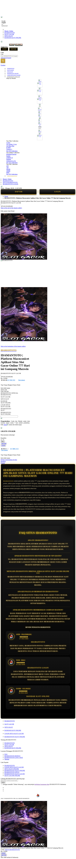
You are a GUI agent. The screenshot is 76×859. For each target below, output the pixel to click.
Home (6, 196)
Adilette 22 (9, 157)
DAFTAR (18, 192)
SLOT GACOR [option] (5, 397)
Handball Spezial (11, 154)
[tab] (38, 65)
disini (5, 424)
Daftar (13, 49)
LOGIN (57, 192)
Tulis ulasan (21, 380)
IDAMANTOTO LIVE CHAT (13, 757)
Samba (8, 156)
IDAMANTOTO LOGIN (10, 184)
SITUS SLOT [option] (5, 399)
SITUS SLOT (8, 36)
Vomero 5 (9, 149)
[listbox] (15, 404)
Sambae (8, 159)
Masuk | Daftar (8, 31)
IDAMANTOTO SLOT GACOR (14, 774)
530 (7, 166)
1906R (8, 171)
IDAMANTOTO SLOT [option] (6, 409)
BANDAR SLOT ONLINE (12, 37)
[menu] (38, 122)
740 (7, 167)
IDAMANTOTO (9, 32)
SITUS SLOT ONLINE (11, 769)
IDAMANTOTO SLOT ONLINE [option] (6, 413)
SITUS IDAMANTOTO (10, 182)
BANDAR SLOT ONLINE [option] (6, 402)
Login (4, 49)
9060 (7, 172)
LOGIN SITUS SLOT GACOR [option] (5, 405)
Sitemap (6, 759)
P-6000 (8, 147)
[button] (5, 291)
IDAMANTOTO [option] (6, 395)
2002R (8, 169)
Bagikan (3, 461)
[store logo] (16, 46)
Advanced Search (6, 58)
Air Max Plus (10, 146)
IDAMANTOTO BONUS (12, 756)
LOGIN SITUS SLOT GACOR (14, 733)
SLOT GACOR (9, 34)
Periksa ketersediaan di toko (9, 460)
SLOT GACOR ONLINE (12, 775)
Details (3, 463)
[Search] (3, 61)
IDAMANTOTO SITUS (11, 772)
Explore (3, 65)
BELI (2, 441)
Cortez (8, 142)
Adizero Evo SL (11, 161)
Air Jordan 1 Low (11, 144)
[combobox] (9, 56)
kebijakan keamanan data (41, 784)
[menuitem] (10, 68)
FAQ (5, 754)
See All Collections (12, 151)
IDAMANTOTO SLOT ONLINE (14, 736)
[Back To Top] (1, 856)
